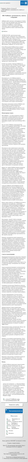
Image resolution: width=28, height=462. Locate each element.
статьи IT (8, 399)
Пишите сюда (7, 395)
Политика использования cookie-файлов (15, 458)
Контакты (11, 433)
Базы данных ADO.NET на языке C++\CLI (14, 440)
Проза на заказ (16, 425)
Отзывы (11, 430)
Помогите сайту (14, 404)
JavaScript (10, 54)
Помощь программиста (15, 428)
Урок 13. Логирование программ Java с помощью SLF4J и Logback (14, 446)
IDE (18, 400)
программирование (11, 400)
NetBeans (14, 399)
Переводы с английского (14, 423)
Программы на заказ (16, 419)
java (18, 399)
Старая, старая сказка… (14, 443)
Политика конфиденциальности (15, 457)
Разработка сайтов (17, 421)
